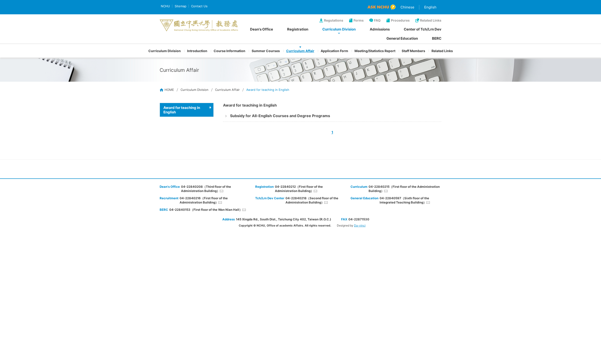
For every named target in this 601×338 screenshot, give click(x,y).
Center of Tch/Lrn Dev (422, 29)
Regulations (333, 20)
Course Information (229, 51)
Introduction (197, 51)
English (430, 7)
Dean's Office (261, 29)
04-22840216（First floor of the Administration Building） (204, 200)
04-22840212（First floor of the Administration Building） (299, 189)
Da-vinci (360, 225)
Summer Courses (266, 51)
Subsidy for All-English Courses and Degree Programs (280, 115)
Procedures (400, 20)
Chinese (407, 7)
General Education (402, 38)
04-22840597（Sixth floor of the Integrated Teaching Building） (404, 200)
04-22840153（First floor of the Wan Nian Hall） (205, 209)
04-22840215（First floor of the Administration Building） (404, 189)
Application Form (334, 51)
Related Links (430, 20)
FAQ (377, 20)
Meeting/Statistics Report (374, 51)
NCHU (165, 6)
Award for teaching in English (181, 109)
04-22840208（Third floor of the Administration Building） (206, 189)
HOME (169, 90)
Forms (359, 20)
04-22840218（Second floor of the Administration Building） (311, 200)
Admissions (380, 29)
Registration (297, 29)
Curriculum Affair (300, 51)
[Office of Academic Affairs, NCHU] (199, 25)
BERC (436, 38)
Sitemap (180, 6)
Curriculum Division (339, 29)
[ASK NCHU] (381, 7)
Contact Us (199, 6)
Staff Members (413, 51)
